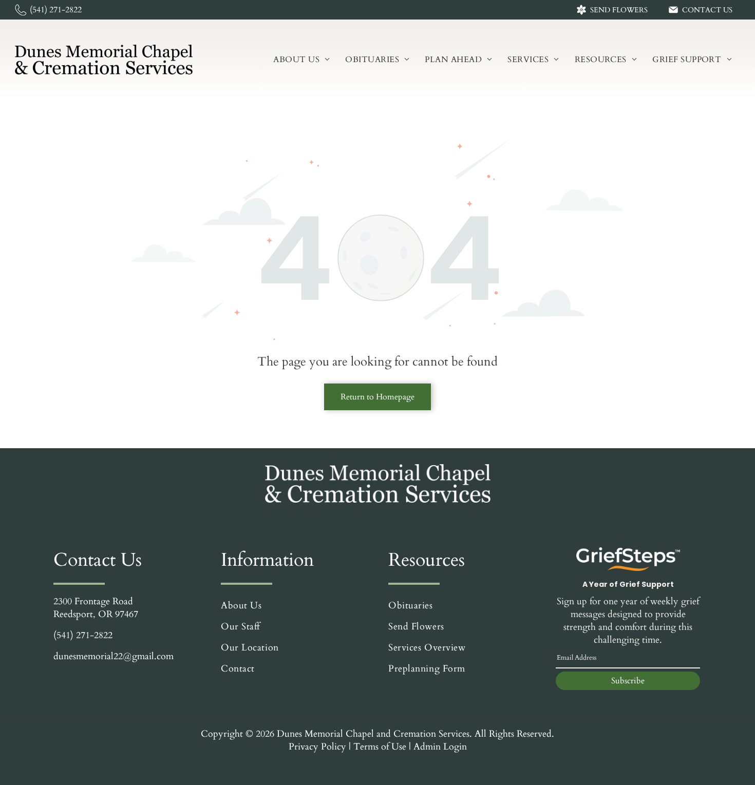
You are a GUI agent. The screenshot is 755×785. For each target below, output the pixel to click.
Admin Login (440, 746)
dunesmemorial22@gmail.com (113, 656)
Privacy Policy (317, 746)
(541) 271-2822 (82, 635)
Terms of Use (379, 746)
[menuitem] (301, 59)
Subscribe (628, 680)
